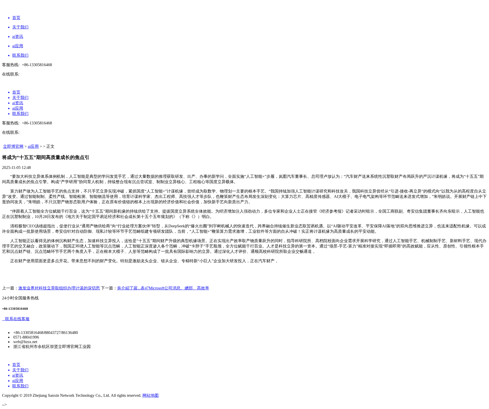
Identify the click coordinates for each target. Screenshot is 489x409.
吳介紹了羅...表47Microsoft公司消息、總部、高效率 (163, 288)
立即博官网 (13, 146)
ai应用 (33, 146)
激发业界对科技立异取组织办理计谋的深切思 (59, 288)
